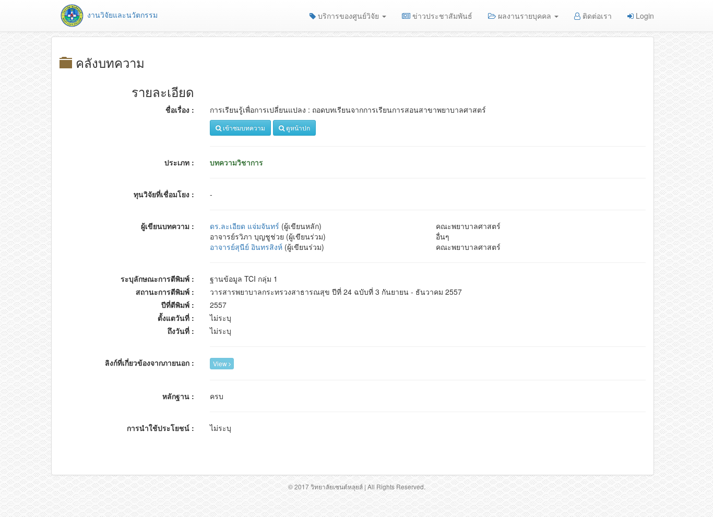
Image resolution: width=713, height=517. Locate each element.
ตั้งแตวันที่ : (176, 317)
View (221, 363)
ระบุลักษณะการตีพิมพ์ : (157, 278)
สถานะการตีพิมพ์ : (165, 291)
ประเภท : (179, 162)
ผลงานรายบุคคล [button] (524, 15)
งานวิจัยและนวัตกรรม (121, 14)
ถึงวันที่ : (181, 331)
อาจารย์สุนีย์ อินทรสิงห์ (246, 247)
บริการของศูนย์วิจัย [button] (348, 15)
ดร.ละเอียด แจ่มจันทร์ (244, 226)
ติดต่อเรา (596, 15)
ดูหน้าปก (297, 127)
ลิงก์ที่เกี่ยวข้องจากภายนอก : (149, 362)
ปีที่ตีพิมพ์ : (177, 304)
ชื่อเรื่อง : (179, 109)
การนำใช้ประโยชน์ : (160, 428)
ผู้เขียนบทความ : (167, 226)
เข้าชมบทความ (243, 127)
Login (644, 15)
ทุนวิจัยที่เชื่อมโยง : (164, 194)
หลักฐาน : (178, 396)
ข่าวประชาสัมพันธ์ (441, 15)
